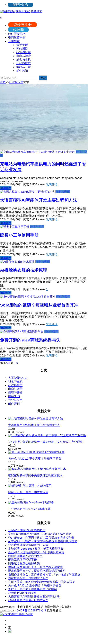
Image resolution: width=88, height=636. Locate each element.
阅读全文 (5, 188)
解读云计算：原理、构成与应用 (28, 492)
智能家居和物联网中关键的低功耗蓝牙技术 (35, 475)
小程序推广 (23, 63)
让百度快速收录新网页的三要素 (28, 545)
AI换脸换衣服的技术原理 (23, 270)
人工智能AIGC (17, 377)
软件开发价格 (16, 33)
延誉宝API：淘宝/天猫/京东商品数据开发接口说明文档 (42, 541)
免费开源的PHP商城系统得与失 (30, 340)
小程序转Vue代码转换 (22, 592)
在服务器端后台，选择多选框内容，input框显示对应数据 (44, 574)
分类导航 (14, 41)
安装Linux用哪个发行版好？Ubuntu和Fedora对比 (39, 534)
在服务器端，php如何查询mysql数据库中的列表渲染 (41, 581)
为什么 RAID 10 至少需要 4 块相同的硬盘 (34, 458)
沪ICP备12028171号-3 (31, 610)
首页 (3, 82)
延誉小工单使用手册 (19, 235)
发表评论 (52, 184)
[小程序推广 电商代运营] (16, 614)
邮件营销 (22, 70)
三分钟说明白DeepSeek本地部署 (29, 509)
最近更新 (22, 44)
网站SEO (22, 48)
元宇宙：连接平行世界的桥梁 (26, 530)
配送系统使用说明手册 (22, 559)
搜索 (43, 77)
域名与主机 (23, 59)
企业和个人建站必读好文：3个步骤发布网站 (36, 552)
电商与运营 (23, 56)
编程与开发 (23, 67)
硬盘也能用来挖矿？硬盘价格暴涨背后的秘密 (36, 570)
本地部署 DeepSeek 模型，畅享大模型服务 (35, 548)
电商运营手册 (16, 37)
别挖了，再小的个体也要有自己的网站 (32, 589)
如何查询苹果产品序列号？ (25, 556)
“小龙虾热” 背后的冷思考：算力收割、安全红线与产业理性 (45, 441)
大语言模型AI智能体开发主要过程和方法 (38, 200)
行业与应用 (23, 52)
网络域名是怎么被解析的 (24, 563)
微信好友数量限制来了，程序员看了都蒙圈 (35, 567)
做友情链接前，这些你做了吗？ (28, 578)
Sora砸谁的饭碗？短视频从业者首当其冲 (39, 305)
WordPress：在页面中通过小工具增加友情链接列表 (41, 537)
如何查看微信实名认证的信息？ (28, 600)
